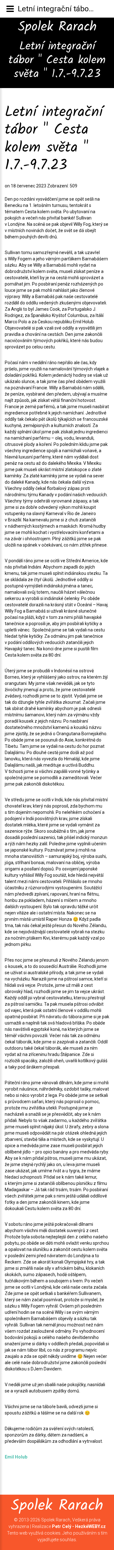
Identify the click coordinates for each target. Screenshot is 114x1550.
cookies (52, 1533)
